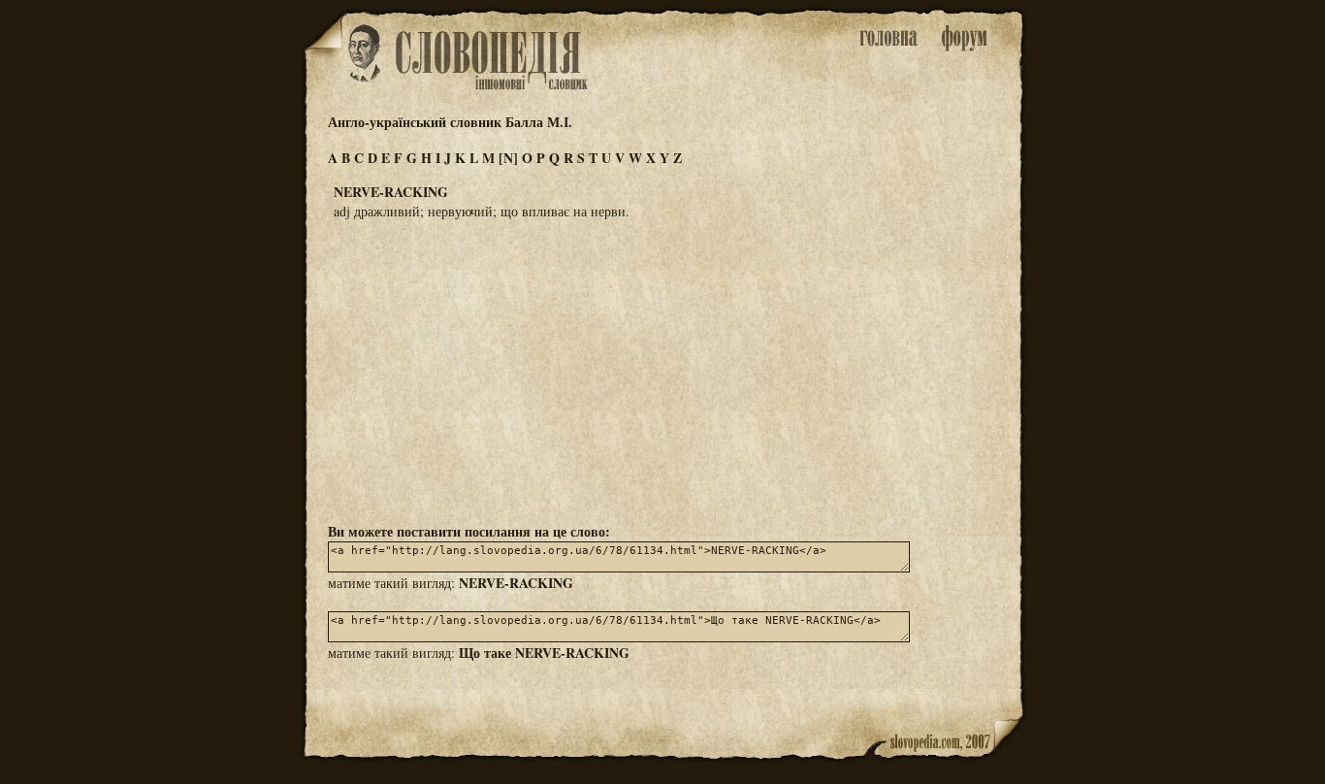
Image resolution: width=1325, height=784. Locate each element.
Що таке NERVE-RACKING (544, 652)
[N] (508, 157)
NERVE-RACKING (516, 582)
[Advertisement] (662, 370)
